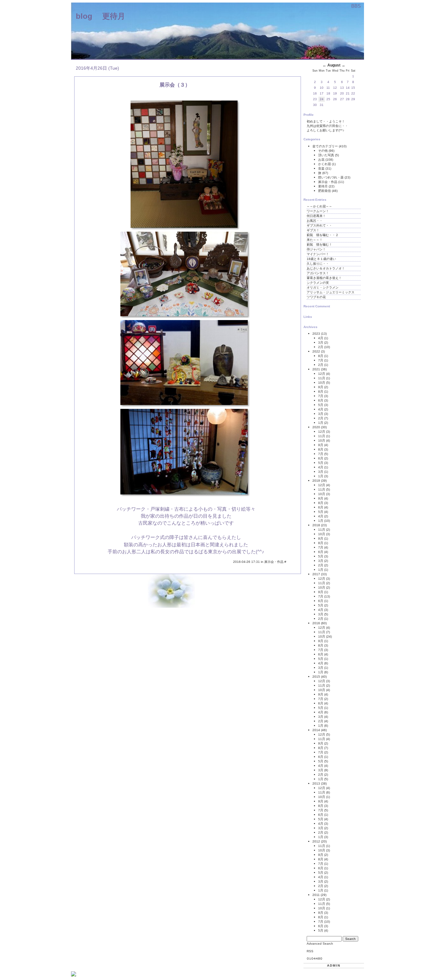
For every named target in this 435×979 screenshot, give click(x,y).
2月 (320, 347)
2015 (316, 676)
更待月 (323, 186)
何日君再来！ (316, 216)
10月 (321, 382)
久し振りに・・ (318, 263)
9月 (320, 387)
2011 (316, 895)
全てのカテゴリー (325, 146)
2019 (316, 480)
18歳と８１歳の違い (321, 259)
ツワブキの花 (316, 297)
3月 (320, 342)
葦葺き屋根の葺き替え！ (324, 278)
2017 (316, 574)
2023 (316, 333)
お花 (321, 159)
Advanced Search (320, 943)
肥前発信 (325, 190)
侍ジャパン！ (316, 249)
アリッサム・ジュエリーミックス (330, 292)
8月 (320, 356)
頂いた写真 (326, 155)
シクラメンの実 (318, 282)
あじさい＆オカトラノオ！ (326, 268)
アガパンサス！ (318, 273)
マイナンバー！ (318, 254)
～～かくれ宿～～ (319, 206)
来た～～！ (315, 239)
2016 (316, 623)
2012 (316, 841)
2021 (316, 369)
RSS (310, 951)
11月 (321, 378)
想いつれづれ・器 (331, 177)
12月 (321, 373)
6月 (320, 400)
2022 (316, 351)
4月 (320, 338)
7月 (320, 360)
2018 (316, 525)
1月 (320, 422)
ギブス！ (313, 230)
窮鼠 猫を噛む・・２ (323, 235)
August (333, 65)
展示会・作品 (274, 561)
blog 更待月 (100, 16)
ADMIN (333, 965)
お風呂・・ (315, 220)
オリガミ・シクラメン (323, 287)
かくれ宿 (325, 164)
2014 (316, 730)
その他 (323, 150)
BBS (356, 6)
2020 (316, 427)
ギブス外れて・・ (319, 225)
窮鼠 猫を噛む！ (319, 244)
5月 (320, 405)
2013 (316, 783)
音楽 (321, 168)
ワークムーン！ (318, 211)
